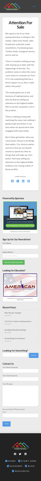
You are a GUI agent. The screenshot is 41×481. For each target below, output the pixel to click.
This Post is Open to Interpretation (17, 321)
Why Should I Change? (12, 313)
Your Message (8, 384)
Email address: (8, 252)
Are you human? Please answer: (14, 410)
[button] (34, 6)
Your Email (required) (10, 376)
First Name (7, 243)
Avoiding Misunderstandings (15, 330)
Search (33, 355)
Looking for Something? (15, 350)
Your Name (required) (10, 367)
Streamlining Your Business (14, 338)
